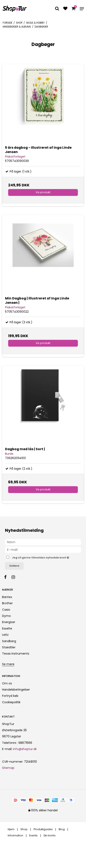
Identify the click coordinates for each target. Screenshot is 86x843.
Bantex (7, 597)
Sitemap (8, 768)
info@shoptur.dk (25, 749)
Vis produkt (43, 192)
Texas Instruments (15, 653)
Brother (7, 603)
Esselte (7, 628)
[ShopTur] (14, 8)
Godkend (14, 565)
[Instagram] (15, 577)
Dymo (6, 616)
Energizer (8, 622)
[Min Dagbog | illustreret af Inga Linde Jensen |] (43, 255)
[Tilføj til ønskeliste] (65, 9)
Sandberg (9, 641)
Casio (6, 610)
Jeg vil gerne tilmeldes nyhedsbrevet (40, 556)
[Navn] (43, 542)
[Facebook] (7, 577)
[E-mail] (43, 550)
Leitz (5, 635)
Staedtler (8, 647)
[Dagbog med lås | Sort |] (43, 406)
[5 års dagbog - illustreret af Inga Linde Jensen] (43, 104)
